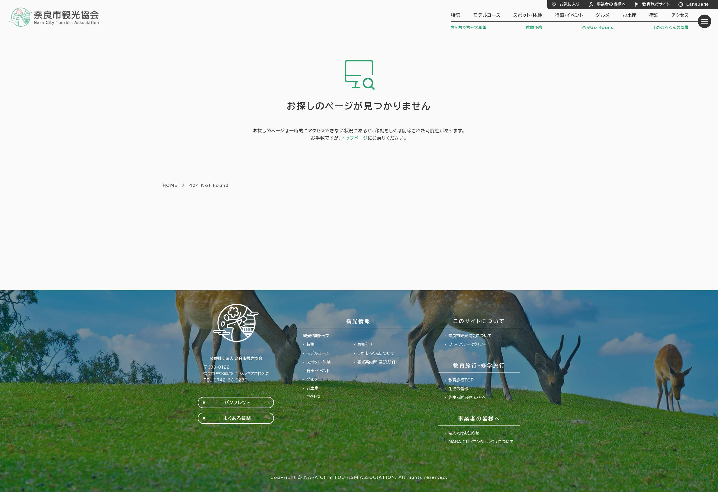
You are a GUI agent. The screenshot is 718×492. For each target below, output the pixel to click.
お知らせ (365, 344)
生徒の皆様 (458, 389)
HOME (170, 185)
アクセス (680, 15)
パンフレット (237, 402)
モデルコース (487, 15)
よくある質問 (237, 418)
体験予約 (534, 27)
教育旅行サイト (655, 4)
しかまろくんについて (376, 353)
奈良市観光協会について (470, 336)
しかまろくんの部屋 (671, 27)
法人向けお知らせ (463, 433)
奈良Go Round (598, 27)
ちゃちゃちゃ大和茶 (468, 27)
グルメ (602, 15)
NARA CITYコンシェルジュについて (481, 442)
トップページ (355, 138)
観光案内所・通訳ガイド (377, 362)
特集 (456, 15)
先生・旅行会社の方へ (467, 397)
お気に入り (570, 4)
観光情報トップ (316, 336)
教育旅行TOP (461, 380)
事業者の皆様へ (611, 4)
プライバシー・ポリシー (467, 344)
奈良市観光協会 (54, 17)
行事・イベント (569, 15)
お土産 (629, 15)
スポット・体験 (527, 15)
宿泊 (654, 15)
